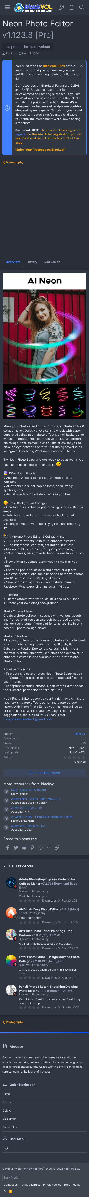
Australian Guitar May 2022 (28, 826)
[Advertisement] (44, 211)
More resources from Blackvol (29, 784)
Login (5, 1148)
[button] (7, 7)
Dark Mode (11, 1177)
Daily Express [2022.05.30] (28, 790)
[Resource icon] (6, 791)
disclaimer (9, 1118)
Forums (7, 1102)
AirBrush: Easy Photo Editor (39, 909)
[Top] (5, 1191)
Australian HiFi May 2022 (27, 808)
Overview (13, 262)
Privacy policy (52, 1184)
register (20, 134)
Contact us (9, 1127)
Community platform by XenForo (41, 1168)
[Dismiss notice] (81, 66)
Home (6, 1094)
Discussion (52, 262)
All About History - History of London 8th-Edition (42, 817)
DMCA (6, 1110)
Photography (40, 891)
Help (67, 1184)
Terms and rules (30, 1184)
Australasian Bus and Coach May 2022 (36, 799)
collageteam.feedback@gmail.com (27, 719)
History (32, 262)
